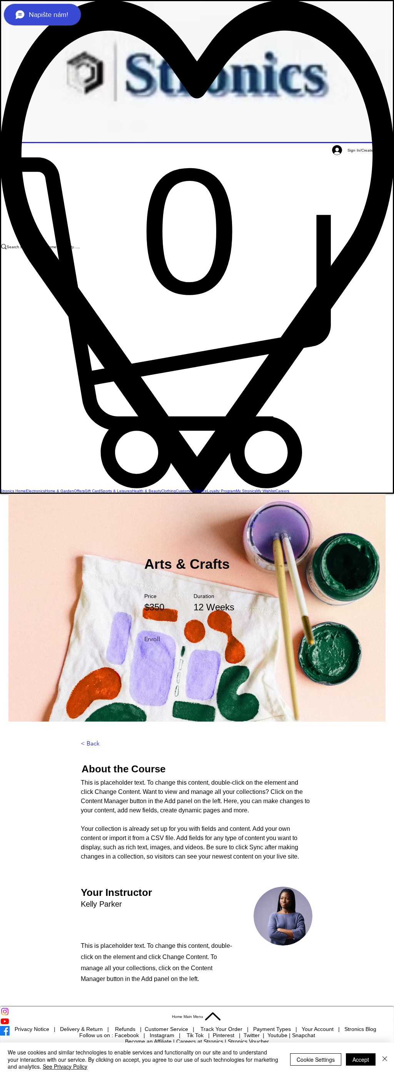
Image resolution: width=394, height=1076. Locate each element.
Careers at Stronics (199, 1041)
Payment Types (272, 1029)
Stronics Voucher (248, 1041)
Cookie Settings (316, 1059)
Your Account (320, 1029)
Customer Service (167, 1029)
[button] (197, 322)
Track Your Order (221, 1029)
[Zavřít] (384, 1059)
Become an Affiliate (148, 1041)
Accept (360, 1059)
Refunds (126, 1029)
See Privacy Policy (65, 1066)
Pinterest (224, 1035)
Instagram (163, 1035)
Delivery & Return (82, 1029)
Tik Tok (196, 1035)
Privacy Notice (32, 1029)
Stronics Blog (360, 1029)
